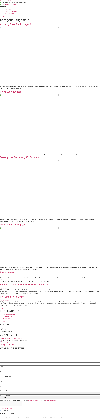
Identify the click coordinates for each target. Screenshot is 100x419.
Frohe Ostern (7, 272)
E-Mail (2, 371)
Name (1, 356)
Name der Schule (4, 352)
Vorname (2, 361)
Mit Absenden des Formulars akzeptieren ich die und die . (29, 400)
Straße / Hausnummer (6, 376)
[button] (50, 7)
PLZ (1, 381)
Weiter (2, 308)
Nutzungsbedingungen (51, 400)
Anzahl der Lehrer (5, 390)
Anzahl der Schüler (5, 395)
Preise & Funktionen (11, 11)
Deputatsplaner (7, 9)
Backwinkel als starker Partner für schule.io (24, 284)
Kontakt (5, 16)
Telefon (2, 366)
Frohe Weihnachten (11, 91)
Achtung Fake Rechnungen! (15, 24)
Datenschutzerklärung (34, 400)
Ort (1, 386)
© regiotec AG (7, 344)
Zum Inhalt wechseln (5, 1)
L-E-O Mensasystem (8, 13)
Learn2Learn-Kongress (13, 224)
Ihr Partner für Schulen (12, 296)
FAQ (4, 15)
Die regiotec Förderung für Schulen (19, 157)
